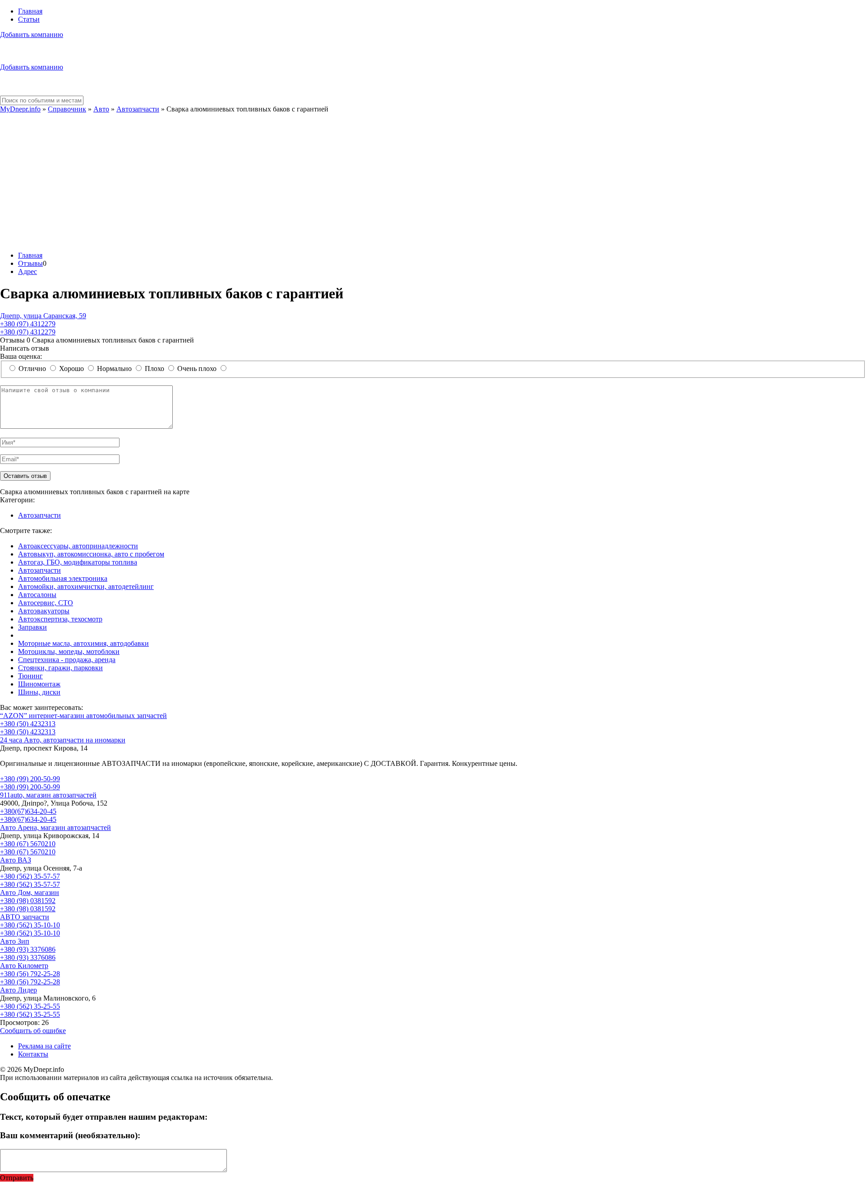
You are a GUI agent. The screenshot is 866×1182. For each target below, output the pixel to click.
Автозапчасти (137, 109)
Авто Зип (14, 941)
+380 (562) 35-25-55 (30, 1006)
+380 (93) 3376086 (27, 949)
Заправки (32, 627)
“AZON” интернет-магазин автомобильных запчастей (83, 715)
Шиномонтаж (39, 684)
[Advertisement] (433, 181)
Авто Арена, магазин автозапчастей (55, 827)
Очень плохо (196, 368)
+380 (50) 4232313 (27, 724)
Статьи (29, 19)
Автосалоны (37, 594)
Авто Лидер (18, 990)
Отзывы (30, 263)
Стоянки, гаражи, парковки (60, 668)
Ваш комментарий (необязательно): (70, 1135)
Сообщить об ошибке (33, 1030)
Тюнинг (30, 676)
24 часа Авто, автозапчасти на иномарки (62, 740)
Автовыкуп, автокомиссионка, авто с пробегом (91, 554)
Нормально (114, 368)
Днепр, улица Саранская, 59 (43, 316)
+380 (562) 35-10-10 (30, 925)
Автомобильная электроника (62, 578)
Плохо (154, 368)
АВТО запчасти (24, 917)
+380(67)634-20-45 (28, 811)
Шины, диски (39, 692)
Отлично (32, 368)
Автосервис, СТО (45, 603)
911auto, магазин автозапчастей (48, 795)
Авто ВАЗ (15, 860)
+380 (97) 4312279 (27, 324)
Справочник (67, 109)
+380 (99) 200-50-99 (30, 779)
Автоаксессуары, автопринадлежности (78, 546)
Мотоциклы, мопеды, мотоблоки (69, 651)
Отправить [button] (16, 1178)
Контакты (33, 1054)
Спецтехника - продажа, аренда (66, 659)
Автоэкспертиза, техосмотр (60, 619)
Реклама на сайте (44, 1046)
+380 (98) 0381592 (27, 900)
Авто (101, 109)
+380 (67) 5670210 (27, 844)
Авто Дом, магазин (29, 892)
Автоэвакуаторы (43, 611)
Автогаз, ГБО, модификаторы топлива (77, 562)
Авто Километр (24, 965)
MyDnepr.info (20, 109)
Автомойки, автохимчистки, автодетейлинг (86, 586)
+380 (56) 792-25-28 (30, 974)
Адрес (27, 271)
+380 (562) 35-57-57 (30, 876)
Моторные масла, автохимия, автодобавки (83, 643)
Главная (30, 11)
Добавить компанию (31, 34)
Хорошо (71, 368)
